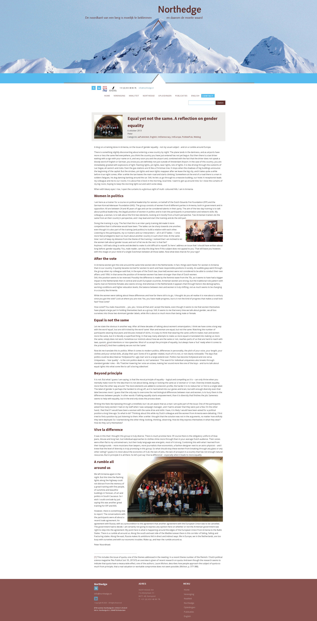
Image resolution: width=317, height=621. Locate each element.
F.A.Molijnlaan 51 (146, 593)
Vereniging (119, 96)
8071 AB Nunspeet (147, 596)
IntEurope (176, 137)
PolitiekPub (187, 137)
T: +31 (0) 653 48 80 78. (150, 599)
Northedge (149, 96)
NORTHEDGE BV (146, 590)
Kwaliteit (134, 96)
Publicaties (181, 96)
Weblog (197, 137)
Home (107, 96)
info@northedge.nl (146, 88)
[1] (106, 345)
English (195, 96)
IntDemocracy (164, 137)
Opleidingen (165, 96)
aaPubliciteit (143, 137)
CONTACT (207, 96)
